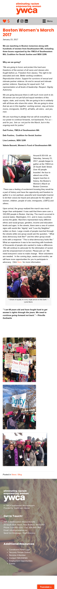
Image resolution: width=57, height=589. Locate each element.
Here (19, 262)
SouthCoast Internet (22, 508)
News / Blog (16, 474)
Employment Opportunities (20, 561)
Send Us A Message (12, 533)
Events (12, 563)
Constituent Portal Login (19, 549)
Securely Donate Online (19, 552)
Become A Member (17, 555)
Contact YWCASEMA (18, 558)
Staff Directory (29, 533)
